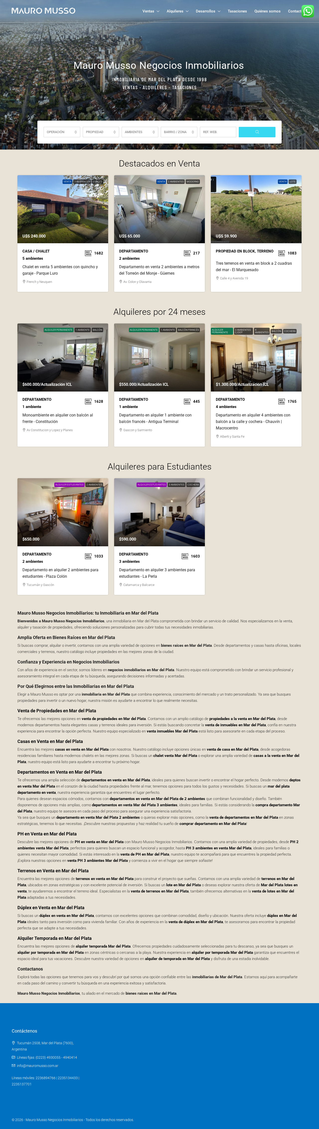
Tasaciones (237, 11)
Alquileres (175, 11)
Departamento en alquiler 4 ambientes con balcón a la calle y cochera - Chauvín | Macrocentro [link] (253, 421)
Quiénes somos (267, 11)
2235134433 (68, 1078)
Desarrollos (205, 11)
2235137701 (22, 1084)
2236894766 (46, 1078)
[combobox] (62, 132)
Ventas (148, 11)
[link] (62, 209)
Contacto (296, 11)
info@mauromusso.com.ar (37, 1066)
